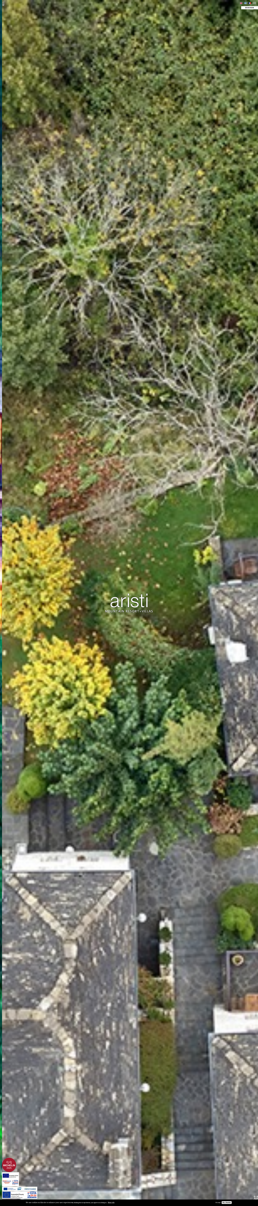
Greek (245, 3)
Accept (217, 1202)
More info (111, 1202)
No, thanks (227, 1202)
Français (250, 3)
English (241, 3)
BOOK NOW (249, 8)
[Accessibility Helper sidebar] (256, 1198)
